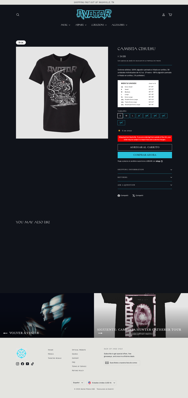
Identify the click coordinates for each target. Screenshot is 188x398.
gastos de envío (127, 61)
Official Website (79, 350)
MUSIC (64, 25)
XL (139, 116)
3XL (155, 116)
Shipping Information (131, 169)
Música (51, 354)
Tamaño (122, 111)
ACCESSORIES (118, 25)
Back (21, 42)
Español (76, 383)
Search (75, 354)
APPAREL (79, 25)
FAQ (73, 362)
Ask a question (126, 185)
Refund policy (78, 370)
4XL (163, 116)
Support (75, 358)
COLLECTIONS (98, 25)
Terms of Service (79, 366)
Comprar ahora (144, 155)
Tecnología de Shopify (105, 389)
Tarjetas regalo (54, 358)
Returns (123, 177)
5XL (121, 123)
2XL (147, 116)
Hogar (50, 350)
